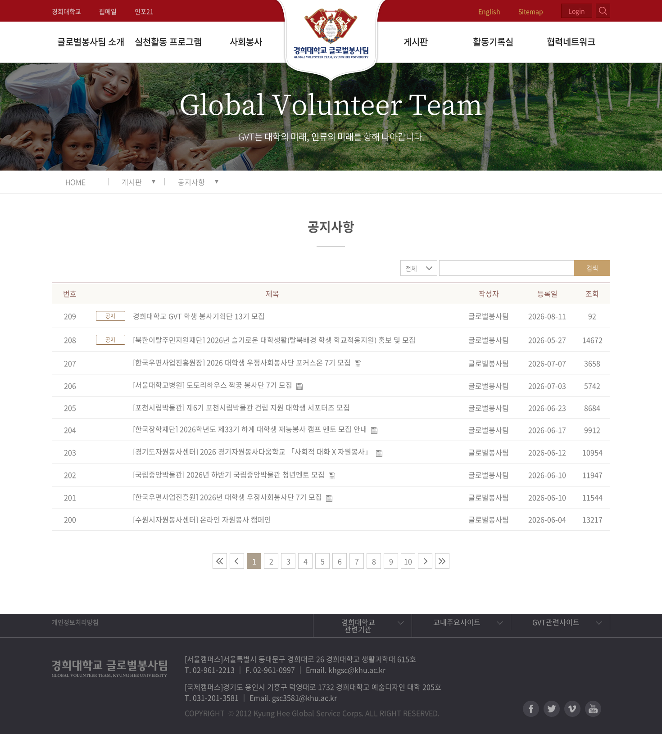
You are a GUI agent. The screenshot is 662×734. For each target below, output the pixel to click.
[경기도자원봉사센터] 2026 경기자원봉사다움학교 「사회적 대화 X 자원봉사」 (252, 451)
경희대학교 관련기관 (358, 626)
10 (408, 561)
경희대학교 (66, 11)
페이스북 (531, 709)
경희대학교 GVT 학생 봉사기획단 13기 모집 (199, 316)
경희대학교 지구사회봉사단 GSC (331, 41)
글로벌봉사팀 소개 (90, 41)
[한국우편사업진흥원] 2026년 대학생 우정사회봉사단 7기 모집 (227, 496)
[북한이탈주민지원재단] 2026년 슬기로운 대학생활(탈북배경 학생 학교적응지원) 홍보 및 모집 (274, 339)
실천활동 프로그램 (168, 41)
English (489, 11)
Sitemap (530, 11)
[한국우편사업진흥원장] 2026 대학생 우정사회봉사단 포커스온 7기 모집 (242, 362)
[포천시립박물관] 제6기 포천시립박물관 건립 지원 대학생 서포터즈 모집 (241, 407)
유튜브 (593, 709)
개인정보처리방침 (75, 621)
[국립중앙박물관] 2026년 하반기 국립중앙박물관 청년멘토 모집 (229, 474)
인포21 (144, 11)
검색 (592, 267)
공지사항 (191, 181)
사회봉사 (246, 41)
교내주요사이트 (457, 622)
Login (576, 10)
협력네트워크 (571, 41)
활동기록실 (493, 41)
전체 (411, 268)
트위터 (552, 709)
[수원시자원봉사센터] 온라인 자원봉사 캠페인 (202, 519)
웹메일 (108, 11)
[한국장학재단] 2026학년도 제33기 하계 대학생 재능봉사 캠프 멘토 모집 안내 (250, 428)
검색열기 (603, 11)
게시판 (416, 41)
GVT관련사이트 (556, 622)
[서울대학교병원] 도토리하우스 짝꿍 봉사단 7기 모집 (212, 384)
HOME (75, 181)
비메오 (572, 709)
